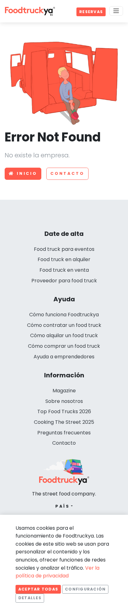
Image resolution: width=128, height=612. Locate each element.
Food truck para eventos (64, 249)
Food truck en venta (64, 270)
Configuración (85, 589)
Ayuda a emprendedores (64, 356)
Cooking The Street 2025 (64, 422)
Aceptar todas (38, 589)
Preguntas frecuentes (64, 432)
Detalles (29, 597)
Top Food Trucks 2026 (64, 411)
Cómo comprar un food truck (64, 346)
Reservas (91, 11)
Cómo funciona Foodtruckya (64, 314)
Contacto (67, 173)
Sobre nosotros (64, 401)
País (62, 506)
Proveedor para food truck (64, 280)
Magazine (64, 390)
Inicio (27, 173)
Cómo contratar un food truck (64, 325)
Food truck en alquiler (64, 259)
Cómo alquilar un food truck (64, 335)
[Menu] (116, 11)
